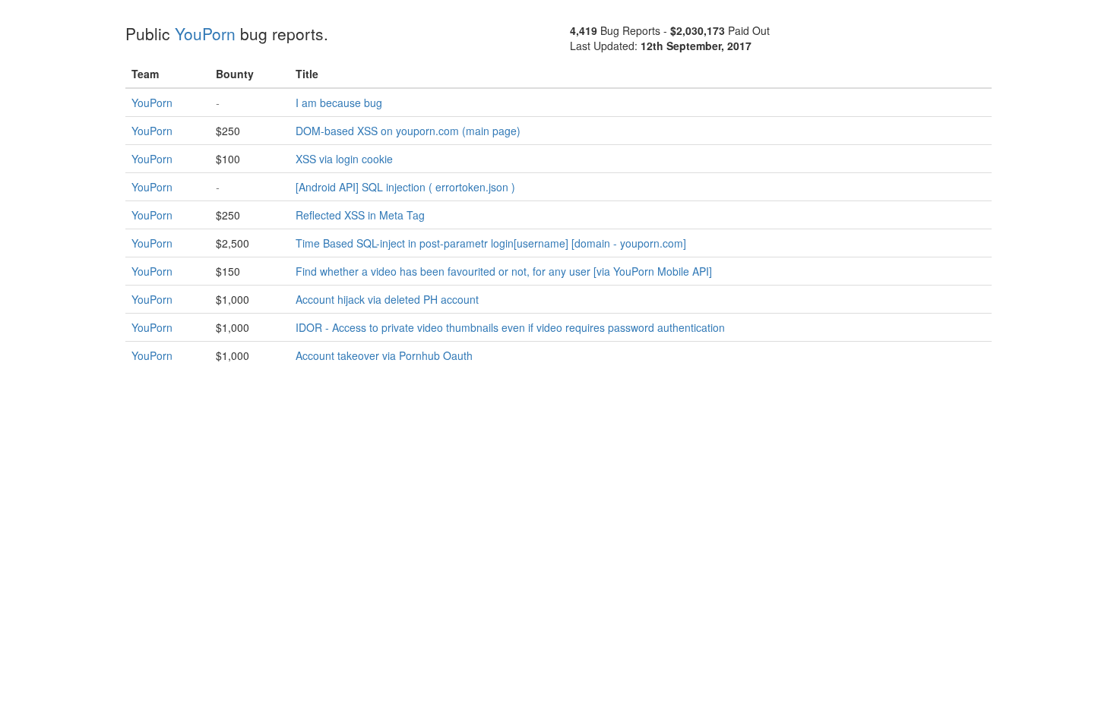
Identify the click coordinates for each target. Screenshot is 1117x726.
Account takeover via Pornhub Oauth (384, 355)
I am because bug (339, 102)
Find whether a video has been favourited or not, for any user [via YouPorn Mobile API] (504, 271)
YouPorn (205, 33)
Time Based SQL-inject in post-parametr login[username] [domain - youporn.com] (491, 243)
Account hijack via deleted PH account (387, 299)
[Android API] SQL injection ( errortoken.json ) (405, 186)
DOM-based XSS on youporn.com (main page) (408, 130)
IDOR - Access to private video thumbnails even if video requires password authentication (510, 327)
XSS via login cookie (344, 158)
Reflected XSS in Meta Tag (360, 215)
